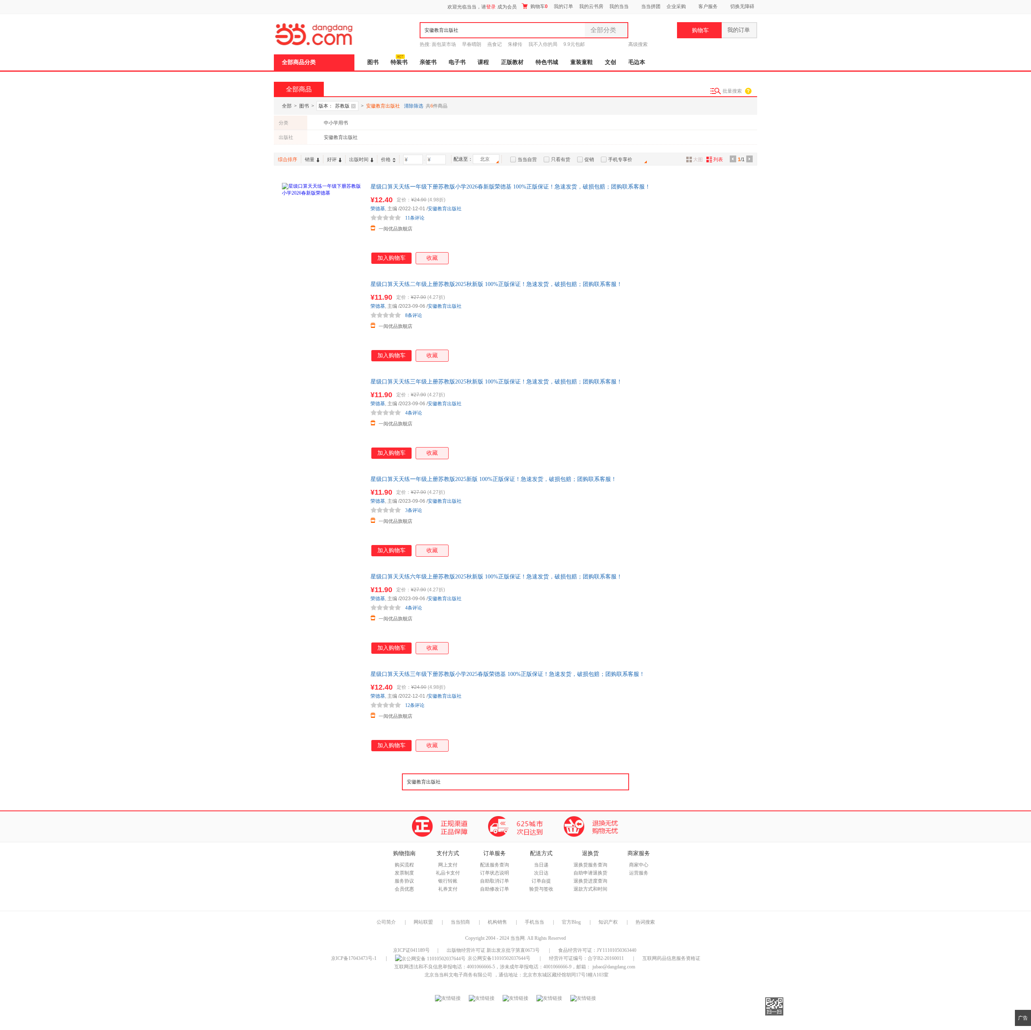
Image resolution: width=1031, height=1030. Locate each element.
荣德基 (378, 208)
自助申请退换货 (590, 873)
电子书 (457, 62)
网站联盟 (423, 922)
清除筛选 (413, 106)
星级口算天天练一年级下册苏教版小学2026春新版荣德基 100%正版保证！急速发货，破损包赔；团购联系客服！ (510, 187)
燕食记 (494, 44)
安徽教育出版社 (341, 137)
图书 (373, 62)
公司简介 (386, 922)
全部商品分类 (299, 62)
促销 (589, 159)
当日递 (541, 865)
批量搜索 (732, 91)
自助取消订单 (494, 881)
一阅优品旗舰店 (395, 229)
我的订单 (563, 6)
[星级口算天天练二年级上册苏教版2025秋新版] (322, 320)
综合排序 (287, 159)
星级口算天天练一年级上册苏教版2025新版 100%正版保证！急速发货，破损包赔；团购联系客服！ (494, 479)
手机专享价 (620, 159)
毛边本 (636, 62)
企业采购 (676, 6)
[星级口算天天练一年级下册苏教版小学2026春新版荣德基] (322, 223)
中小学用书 (336, 123)
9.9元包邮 (574, 44)
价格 (386, 159)
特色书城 (547, 62)
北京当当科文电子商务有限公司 (458, 975)
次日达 (541, 873)
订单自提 (541, 881)
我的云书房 (591, 6)
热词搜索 (645, 922)
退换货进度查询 (590, 881)
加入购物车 (391, 258)
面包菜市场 (444, 44)
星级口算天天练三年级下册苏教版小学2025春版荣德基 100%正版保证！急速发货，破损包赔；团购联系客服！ (508, 674)
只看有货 (560, 159)
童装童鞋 (581, 62)
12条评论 (414, 705)
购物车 (538, 6)
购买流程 (404, 865)
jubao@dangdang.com (613, 967)
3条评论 (413, 510)
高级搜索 (638, 44)
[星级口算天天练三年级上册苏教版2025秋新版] (322, 418)
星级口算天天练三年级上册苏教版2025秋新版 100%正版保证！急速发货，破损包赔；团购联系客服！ (496, 382)
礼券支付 (448, 889)
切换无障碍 (742, 6)
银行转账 (448, 881)
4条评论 (413, 413)
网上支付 (448, 865)
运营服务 (638, 873)
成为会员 (507, 7)
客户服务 (708, 6)
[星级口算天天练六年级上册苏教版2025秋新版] (322, 613)
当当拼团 (650, 6)
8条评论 (413, 315)
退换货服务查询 (590, 865)
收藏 (432, 258)
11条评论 (414, 218)
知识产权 (608, 922)
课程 (483, 62)
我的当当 (619, 6)
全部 (287, 106)
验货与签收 (541, 889)
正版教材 (512, 62)
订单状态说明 (494, 873)
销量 (310, 159)
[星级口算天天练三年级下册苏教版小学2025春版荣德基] (322, 710)
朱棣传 (515, 44)
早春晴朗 (471, 44)
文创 (610, 62)
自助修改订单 (494, 889)
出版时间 (359, 159)
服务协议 (404, 881)
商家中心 (638, 865)
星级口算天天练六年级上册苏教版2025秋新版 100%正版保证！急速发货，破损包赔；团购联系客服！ (496, 577)
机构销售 (497, 922)
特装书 (399, 62)
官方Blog (571, 922)
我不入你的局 (542, 44)
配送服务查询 (494, 865)
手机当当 (534, 922)
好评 (332, 159)
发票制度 (404, 873)
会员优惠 (404, 889)
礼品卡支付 (448, 873)
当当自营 (527, 159)
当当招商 (460, 922)
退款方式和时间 (590, 889)
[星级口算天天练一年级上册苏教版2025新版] (322, 515)
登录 (491, 7)
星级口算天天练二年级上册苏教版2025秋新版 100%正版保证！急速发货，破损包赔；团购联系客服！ (496, 284)
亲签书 (428, 62)
